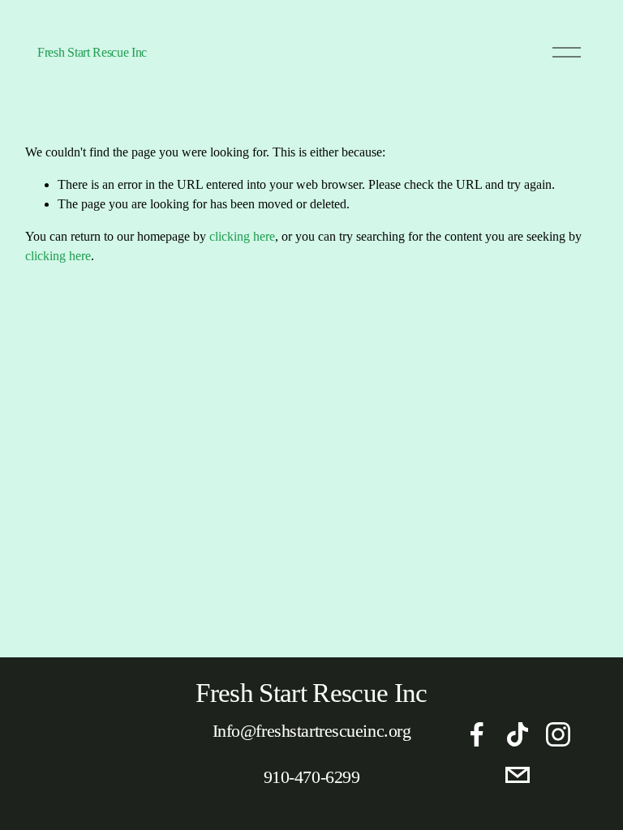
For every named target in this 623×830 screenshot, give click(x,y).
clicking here (242, 236)
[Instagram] (558, 734)
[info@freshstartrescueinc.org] (518, 775)
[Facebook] (477, 734)
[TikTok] (518, 734)
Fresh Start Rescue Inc (92, 52)
